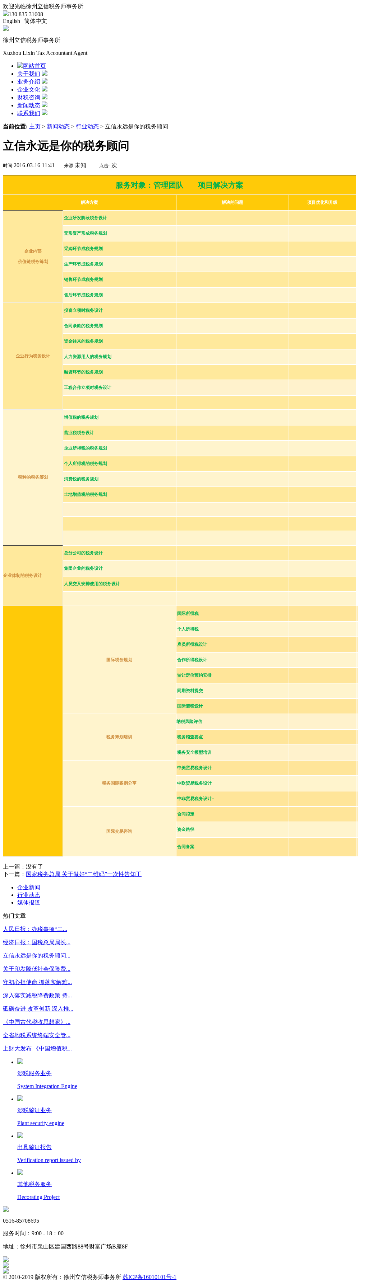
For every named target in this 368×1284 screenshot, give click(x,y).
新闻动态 (28, 105)
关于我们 (28, 74)
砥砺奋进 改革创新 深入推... (38, 1009)
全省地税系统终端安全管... (36, 1035)
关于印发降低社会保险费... (36, 969)
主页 (35, 126)
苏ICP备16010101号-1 (149, 1277)
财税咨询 (28, 97)
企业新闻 (28, 887)
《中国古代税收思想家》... (36, 1022)
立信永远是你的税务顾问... (36, 956)
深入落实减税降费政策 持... (37, 995)
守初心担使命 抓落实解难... (37, 982)
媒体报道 (28, 902)
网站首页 (34, 66)
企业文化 (28, 89)
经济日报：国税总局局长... (36, 942)
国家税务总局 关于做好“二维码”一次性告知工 (84, 874)
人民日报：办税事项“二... (35, 929)
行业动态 (87, 126)
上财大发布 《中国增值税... (37, 1048)
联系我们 (28, 113)
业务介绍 (28, 82)
